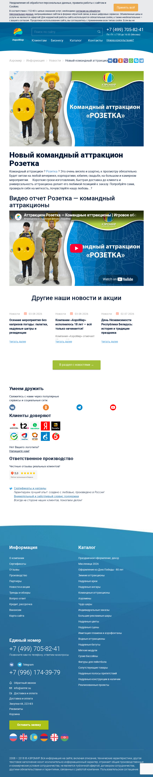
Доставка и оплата (26, 693)
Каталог (76, 40)
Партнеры (15, 581)
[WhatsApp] (131, 60)
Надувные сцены (88, 627)
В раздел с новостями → (76, 365)
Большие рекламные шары (95, 615)
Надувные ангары (89, 587)
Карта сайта (16, 615)
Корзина (14, 714)
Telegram (28, 664)
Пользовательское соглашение (119, 769)
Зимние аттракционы (91, 575)
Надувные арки (87, 581)
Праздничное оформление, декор (98, 558)
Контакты (95, 40)
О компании (16, 558)
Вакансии (15, 610)
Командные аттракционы (94, 592)
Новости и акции (19, 587)
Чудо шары (85, 604)
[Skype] (136, 60)
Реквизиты (16, 709)
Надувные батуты (89, 644)
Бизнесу (57, 40)
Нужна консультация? (120, 40)
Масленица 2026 (88, 563)
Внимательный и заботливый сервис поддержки (46, 496)
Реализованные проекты (93, 685)
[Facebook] (115, 60)
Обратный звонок (25, 683)
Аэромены (84, 598)
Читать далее (17, 341)
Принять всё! (126, 7)
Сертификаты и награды (30, 488)
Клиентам (39, 40)
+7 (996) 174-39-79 (34, 672)
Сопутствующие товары (93, 667)
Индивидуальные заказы (94, 610)
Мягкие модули (87, 650)
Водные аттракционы (91, 638)
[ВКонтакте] (110, 60)
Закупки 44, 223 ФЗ (21, 703)
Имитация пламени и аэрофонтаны (100, 633)
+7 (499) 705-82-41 (125, 29)
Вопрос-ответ (17, 598)
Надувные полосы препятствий (97, 673)
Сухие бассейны (88, 656)
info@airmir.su (22, 688)
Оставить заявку (29, 725)
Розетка (51, 171)
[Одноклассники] (120, 60)
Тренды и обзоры (19, 592)
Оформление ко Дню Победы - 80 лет (101, 569)
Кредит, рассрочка (20, 604)
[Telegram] (141, 60)
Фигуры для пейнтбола (92, 662)
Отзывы (14, 569)
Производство (18, 575)
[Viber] (126, 60)
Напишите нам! (19, 451)
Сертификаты (17, 563)
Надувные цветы (88, 621)
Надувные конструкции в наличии (99, 679)
